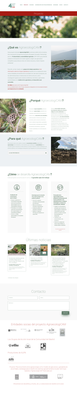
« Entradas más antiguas (13, 277)
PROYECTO (26, 4)
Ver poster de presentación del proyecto (60, 230)
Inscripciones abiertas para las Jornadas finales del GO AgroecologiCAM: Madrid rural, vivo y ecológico (16, 260)
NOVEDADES (55, 4)
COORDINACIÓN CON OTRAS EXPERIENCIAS (43, 4)
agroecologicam (13, 264)
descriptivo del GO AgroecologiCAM (18, 85)
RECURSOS (31, 4)
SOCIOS (60, 4)
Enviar (65, 312)
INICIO (21, 4)
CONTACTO (66, 4)
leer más (10, 269)
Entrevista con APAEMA (36, 258)
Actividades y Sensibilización (14, 265)
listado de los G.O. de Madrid (16, 89)
